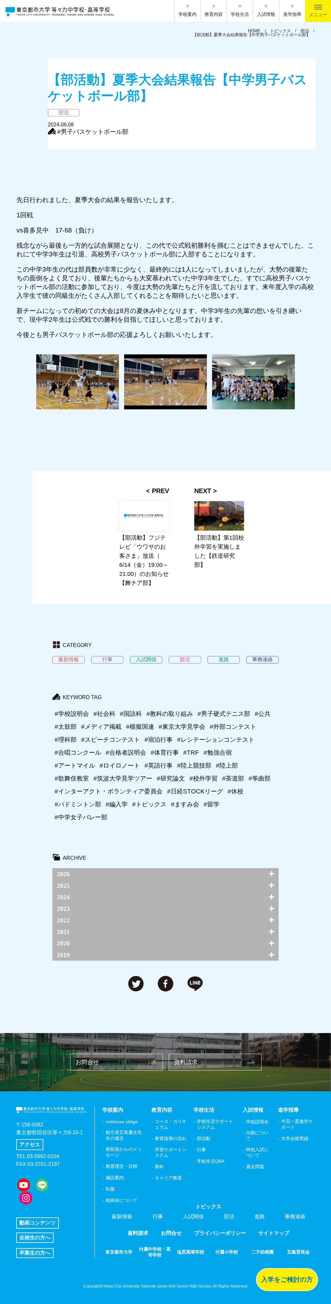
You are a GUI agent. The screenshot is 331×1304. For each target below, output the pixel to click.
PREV (160, 490)
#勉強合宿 (218, 752)
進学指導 (292, 14)
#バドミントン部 (78, 804)
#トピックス (149, 804)
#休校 (235, 791)
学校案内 (187, 14)
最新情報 (122, 1216)
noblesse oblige (122, 1121)
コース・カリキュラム (171, 1124)
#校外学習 (203, 778)
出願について (257, 1135)
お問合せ (87, 1062)
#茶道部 (233, 778)
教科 (159, 1166)
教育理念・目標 (121, 1166)
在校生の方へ (34, 1237)
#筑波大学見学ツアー (122, 778)
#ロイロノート (120, 765)
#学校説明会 (72, 713)
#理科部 (66, 739)
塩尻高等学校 (190, 1252)
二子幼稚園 (262, 1252)
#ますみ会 (185, 804)
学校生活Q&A (210, 1161)
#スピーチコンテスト (110, 739)
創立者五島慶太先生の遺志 (124, 1135)
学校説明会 (257, 1121)
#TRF (191, 752)
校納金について (121, 1200)
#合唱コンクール (78, 752)
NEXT (202, 490)
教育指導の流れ (171, 1138)
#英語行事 (158, 765)
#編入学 (117, 804)
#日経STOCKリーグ (195, 791)
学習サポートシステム (171, 1152)
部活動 (203, 1138)
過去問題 (255, 1166)
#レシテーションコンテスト (215, 739)
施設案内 (115, 1177)
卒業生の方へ (34, 1253)
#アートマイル (75, 765)
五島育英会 (298, 1252)
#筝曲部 (260, 778)
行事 (201, 1149)
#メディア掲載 (101, 726)
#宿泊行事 (158, 739)
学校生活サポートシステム (215, 1124)
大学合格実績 (294, 1138)
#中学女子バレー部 (81, 817)
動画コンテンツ (37, 1222)
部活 (229, 1216)
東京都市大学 (119, 1252)
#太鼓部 (66, 726)
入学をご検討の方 (287, 1279)
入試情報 (266, 14)
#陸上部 (227, 765)
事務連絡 (295, 1216)
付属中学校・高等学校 (155, 1251)
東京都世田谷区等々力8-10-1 (49, 1132)
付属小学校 (226, 1252)
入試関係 (193, 1216)
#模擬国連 (140, 726)
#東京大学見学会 (182, 726)
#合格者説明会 (126, 752)
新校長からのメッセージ (124, 1152)
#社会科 (104, 713)
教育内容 (214, 14)
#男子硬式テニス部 (224, 713)
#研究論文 (171, 778)
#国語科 (131, 713)
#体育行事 (165, 752)
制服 (110, 1188)
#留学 (211, 804)
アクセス (29, 1144)
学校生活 (240, 14)
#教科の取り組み (169, 713)
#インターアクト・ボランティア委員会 (109, 791)
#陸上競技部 (194, 765)
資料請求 (186, 1062)
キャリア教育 (168, 1177)
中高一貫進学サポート (297, 1124)
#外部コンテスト (233, 726)
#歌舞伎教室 (72, 778)
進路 (259, 1216)
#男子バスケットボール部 (92, 131)
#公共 (263, 713)
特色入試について (257, 1152)
